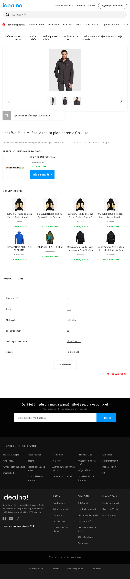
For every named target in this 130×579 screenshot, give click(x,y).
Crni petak (96, 568)
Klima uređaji (108, 454)
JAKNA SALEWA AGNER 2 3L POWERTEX (19, 249)
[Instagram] (17, 519)
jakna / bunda (74, 341)
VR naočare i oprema (62, 476)
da (68, 331)
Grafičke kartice (9, 473)
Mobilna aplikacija (64, 5)
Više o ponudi (40, 174)
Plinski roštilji (9, 460)
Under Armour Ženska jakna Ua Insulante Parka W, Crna (80, 249)
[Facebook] (4, 519)
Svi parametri (65, 364)
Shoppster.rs (107, 142)
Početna (9, 36)
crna (69, 309)
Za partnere (83, 543)
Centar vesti (57, 515)
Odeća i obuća (19, 38)
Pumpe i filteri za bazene (14, 466)
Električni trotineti (110, 460)
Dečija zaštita (84, 470)
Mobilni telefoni (109, 466)
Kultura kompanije (60, 509)
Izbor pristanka (109, 515)
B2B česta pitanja (85, 536)
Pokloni (55, 568)
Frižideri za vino (85, 454)
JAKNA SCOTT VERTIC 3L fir (49, 247)
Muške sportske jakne (71, 38)
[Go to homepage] (13, 5)
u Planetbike (19, 254)
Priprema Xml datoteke (88, 515)
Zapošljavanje (58, 521)
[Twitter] (11, 519)
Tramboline (57, 454)
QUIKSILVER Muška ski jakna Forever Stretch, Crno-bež (19, 215)
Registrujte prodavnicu (112, 5)
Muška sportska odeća (50, 38)
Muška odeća (33, 38)
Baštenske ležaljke (11, 454)
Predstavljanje (58, 503)
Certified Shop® (84, 521)
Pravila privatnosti (110, 503)
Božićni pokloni (36, 568)
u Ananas (19, 221)
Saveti (91, 5)
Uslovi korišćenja (110, 509)
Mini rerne (56, 460)
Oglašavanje (83, 503)
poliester (71, 320)
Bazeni (31, 460)
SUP (104, 473)
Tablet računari (34, 454)
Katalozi (81, 5)
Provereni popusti (75, 568)
